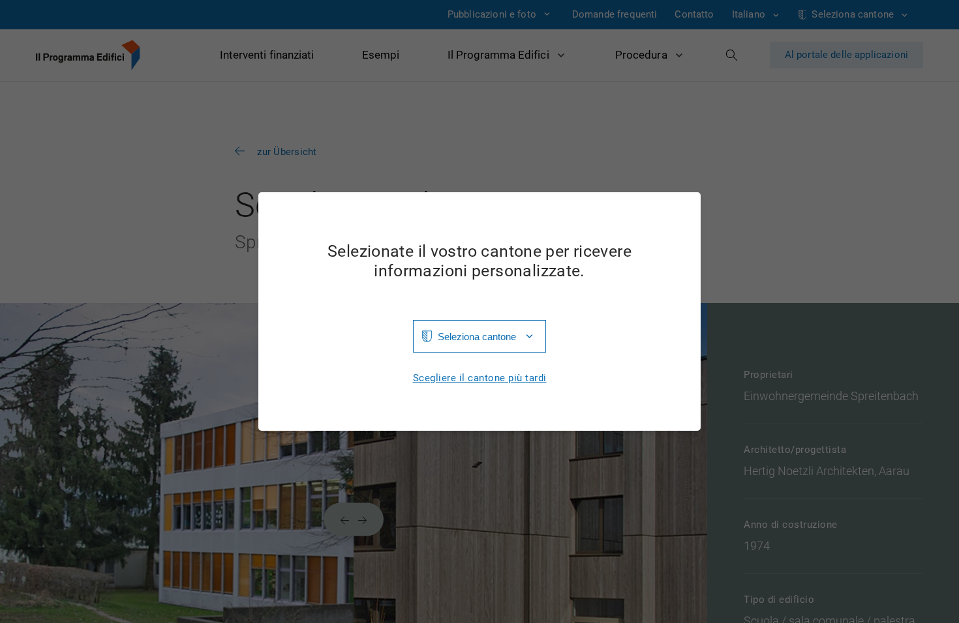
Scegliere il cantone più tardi (480, 378)
